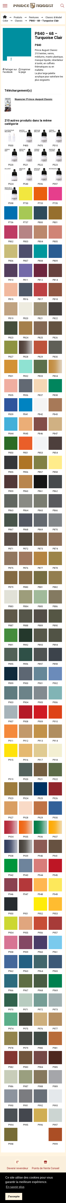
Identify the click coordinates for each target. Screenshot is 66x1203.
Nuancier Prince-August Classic (33, 99)
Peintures (34, 17)
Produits (18, 17)
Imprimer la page (24, 70)
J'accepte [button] (14, 1196)
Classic (19, 20)
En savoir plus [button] (15, 1186)
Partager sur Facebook (10, 70)
